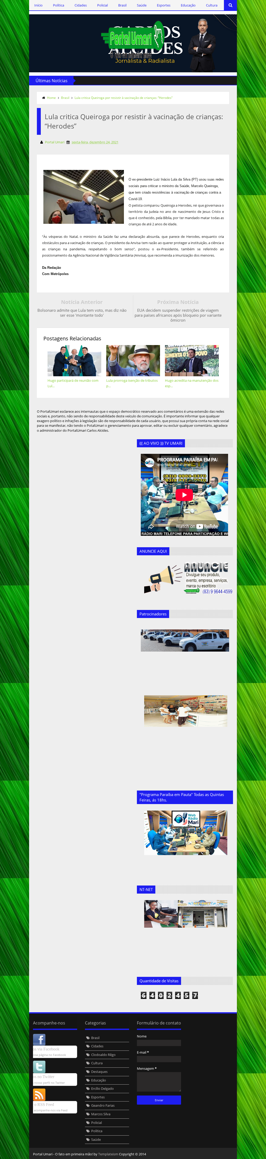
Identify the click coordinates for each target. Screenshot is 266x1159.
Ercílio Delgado (102, 1088)
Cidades (81, 5)
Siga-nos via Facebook (40, 1049)
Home (51, 97)
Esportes (163, 5)
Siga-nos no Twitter (38, 1076)
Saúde (142, 5)
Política (58, 5)
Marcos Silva (100, 1114)
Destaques (99, 1071)
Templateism (108, 1154)
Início (38, 5)
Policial (102, 5)
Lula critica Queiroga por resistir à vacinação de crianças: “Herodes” (123, 97)
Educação (188, 5)
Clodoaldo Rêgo (103, 1054)
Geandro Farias (103, 1105)
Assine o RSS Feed (38, 1104)
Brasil (122, 5)
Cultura (211, 5)
